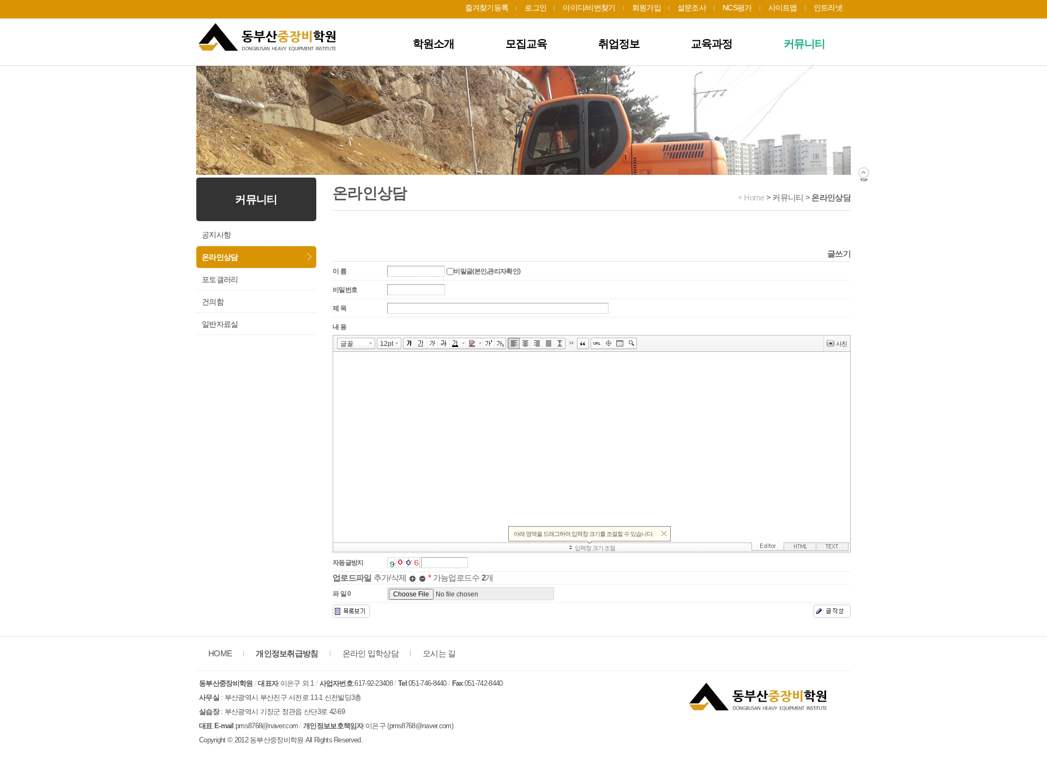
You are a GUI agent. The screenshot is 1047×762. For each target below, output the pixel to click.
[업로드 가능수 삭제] (422, 577)
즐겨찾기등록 (487, 7)
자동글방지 (348, 562)
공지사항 (216, 234)
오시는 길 (439, 653)
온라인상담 (220, 257)
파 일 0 (342, 594)
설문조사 (691, 7)
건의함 (213, 301)
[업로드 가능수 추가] (412, 577)
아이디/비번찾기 (589, 7)
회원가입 (646, 7)
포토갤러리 (220, 279)
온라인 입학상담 (370, 653)
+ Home (751, 197)
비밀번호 (345, 290)
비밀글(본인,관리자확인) (487, 271)
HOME (220, 653)
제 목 (339, 308)
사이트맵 (782, 7)
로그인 (535, 7)
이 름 (339, 271)
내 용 (339, 327)
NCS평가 (737, 7)
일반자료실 (220, 324)
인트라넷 (828, 7)
